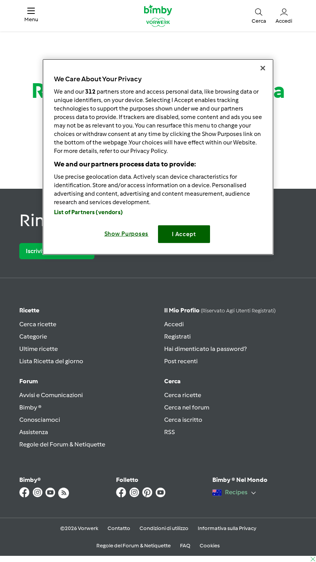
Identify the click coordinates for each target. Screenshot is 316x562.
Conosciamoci (39, 419)
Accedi (174, 324)
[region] (158, 157)
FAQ (185, 545)
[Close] (262, 68)
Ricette (29, 310)
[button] (31, 16)
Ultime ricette (38, 348)
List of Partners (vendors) (88, 211)
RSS (169, 432)
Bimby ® (30, 407)
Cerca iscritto (183, 419)
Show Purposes (126, 233)
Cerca (172, 381)
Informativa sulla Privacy (227, 528)
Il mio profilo (220, 310)
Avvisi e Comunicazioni (51, 395)
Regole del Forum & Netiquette (62, 444)
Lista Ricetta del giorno (51, 361)
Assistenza (33, 432)
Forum (28, 381)
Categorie (33, 336)
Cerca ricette (37, 324)
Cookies (210, 545)
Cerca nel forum (186, 407)
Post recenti (181, 361)
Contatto (119, 528)
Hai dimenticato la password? (205, 348)
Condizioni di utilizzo (164, 528)
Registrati (177, 336)
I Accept (184, 233)
